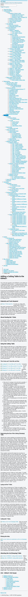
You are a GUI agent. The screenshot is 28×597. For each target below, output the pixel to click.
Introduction (12, 29)
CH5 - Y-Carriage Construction (19, 149)
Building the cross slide (17, 16)
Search (2, 4)
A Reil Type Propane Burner (18, 40)
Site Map (5, 265)
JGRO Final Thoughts (14, 140)
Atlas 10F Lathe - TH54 (11, 82)
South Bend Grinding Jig (15, 107)
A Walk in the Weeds (14, 229)
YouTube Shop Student (11, 84)
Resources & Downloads (12, 114)
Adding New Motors (17, 137)
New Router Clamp (16, 134)
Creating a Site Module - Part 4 (19, 219)
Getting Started (15, 121)
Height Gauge (12, 97)
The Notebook (9, 23)
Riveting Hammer (13, 106)
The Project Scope (16, 185)
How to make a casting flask (18, 80)
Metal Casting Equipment (15, 78)
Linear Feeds (15, 123)
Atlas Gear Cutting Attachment (16, 108)
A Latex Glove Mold (17, 57)
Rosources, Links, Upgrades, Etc (19, 17)
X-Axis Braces (15, 166)
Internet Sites (15, 191)
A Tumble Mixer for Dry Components (17, 42)
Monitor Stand (15, 171)
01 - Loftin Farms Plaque (17, 176)
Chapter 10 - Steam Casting (15, 64)
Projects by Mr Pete (10, 87)
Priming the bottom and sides (15, 253)
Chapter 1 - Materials (14, 30)
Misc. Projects (6, 259)
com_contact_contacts (17, 33)
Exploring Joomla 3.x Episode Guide (17, 193)
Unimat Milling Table (14, 112)
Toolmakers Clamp (13, 90)
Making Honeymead (11, 261)
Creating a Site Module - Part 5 (19, 221)
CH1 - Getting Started (17, 144)
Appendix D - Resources (14, 74)
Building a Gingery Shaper (15, 18)
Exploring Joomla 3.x (11, 192)
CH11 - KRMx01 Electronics (18, 158)
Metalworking (6, 81)
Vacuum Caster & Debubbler (18, 36)
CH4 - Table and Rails (17, 148)
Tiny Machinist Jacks (14, 103)
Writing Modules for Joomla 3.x (16, 214)
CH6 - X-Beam (15, 150)
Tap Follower (12, 94)
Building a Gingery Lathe (15, 13)
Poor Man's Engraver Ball (18, 44)
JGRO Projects (12, 138)
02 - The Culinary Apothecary (19, 178)
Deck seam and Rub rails (15, 240)
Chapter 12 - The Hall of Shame (16, 69)
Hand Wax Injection (13, 25)
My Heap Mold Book (11, 27)
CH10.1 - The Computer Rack (19, 157)
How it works (12, 187)
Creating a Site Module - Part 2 (19, 217)
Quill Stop (11, 110)
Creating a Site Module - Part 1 (19, 215)
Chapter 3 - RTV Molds (14, 48)
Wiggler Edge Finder (14, 95)
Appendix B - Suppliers (14, 72)
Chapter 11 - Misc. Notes (15, 68)
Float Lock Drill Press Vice (15, 98)
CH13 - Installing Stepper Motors (19, 161)
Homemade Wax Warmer (18, 46)
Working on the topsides (14, 255)
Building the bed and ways (18, 14)
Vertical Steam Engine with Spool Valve (18, 99)
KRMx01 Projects (13, 175)
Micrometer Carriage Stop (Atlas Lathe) (18, 102)
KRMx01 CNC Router (11, 141)
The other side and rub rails (15, 251)
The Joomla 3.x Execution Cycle (19, 232)
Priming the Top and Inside (15, 256)
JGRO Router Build (13, 131)
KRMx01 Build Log (14, 142)
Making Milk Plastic (11, 263)
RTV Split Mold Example (18, 50)
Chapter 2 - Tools (13, 34)
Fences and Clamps (16, 168)
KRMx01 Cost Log (13, 174)
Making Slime (9, 260)
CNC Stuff (5, 115)
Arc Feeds (14, 124)
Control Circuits (15, 119)
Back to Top (3, 592)
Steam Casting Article (17, 67)
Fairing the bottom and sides (15, 252)
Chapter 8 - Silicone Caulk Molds (16, 60)
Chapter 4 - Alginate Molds (15, 51)
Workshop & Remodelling (12, 264)
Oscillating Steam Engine (15, 100)
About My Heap (7, 9)
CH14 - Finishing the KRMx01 (19, 162)
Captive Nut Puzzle (16, 86)
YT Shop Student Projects (15, 85)
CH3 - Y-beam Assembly (17, 146)
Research (8, 116)
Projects (8, 12)
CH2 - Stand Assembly (17, 145)
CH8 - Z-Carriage (16, 153)
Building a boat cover (14, 242)
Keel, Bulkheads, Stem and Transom (17, 247)
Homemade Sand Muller (17, 47)
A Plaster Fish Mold (16, 55)
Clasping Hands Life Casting (18, 52)
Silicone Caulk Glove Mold (18, 61)
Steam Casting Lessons (17, 65)
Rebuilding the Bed (16, 136)
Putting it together (13, 249)
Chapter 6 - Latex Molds (14, 56)
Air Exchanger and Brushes (18, 167)
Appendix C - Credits (14, 73)
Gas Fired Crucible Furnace (15, 19)
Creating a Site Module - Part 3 (19, 218)
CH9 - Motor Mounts (17, 154)
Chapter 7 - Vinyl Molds (14, 59)
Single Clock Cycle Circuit (18, 188)
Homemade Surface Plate (15, 26)
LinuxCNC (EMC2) (11, 179)
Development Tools (13, 195)
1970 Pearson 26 (10, 238)
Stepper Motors (12, 117)
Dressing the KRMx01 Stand (18, 172)
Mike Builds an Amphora (12, 243)
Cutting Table (15, 165)
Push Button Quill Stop (14, 111)
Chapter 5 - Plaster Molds (15, 53)
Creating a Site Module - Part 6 (19, 222)
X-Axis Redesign (16, 133)
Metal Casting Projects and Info (13, 77)
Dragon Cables (15, 170)
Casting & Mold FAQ (17, 76)
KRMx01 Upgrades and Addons (16, 163)
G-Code (11, 120)
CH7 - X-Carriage (16, 151)
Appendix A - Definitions (15, 70)
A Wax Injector (12, 22)
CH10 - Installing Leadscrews (19, 155)
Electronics (8, 183)
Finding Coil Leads (13, 128)
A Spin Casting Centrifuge (18, 39)
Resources (8, 180)
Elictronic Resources (14, 189)
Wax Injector (15, 35)
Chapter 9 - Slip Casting (14, 63)
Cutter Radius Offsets (17, 125)
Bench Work (9, 127)
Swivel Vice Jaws (13, 104)
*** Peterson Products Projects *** (17, 89)
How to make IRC (16, 31)
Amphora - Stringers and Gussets (16, 248)
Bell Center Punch (13, 91)
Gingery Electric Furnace (15, 21)
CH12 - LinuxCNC (16, 159)
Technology (6, 182)
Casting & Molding (7, 10)
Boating (5, 236)
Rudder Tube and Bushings (15, 239)
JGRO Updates (12, 132)
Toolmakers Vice (13, 93)
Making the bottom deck (14, 246)
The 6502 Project (13, 184)
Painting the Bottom (13, 257)
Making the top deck (14, 244)
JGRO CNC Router (10, 129)
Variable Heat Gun (16, 38)
